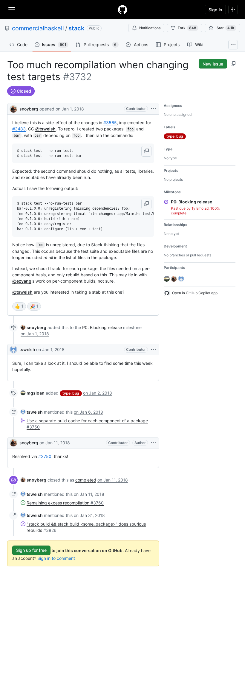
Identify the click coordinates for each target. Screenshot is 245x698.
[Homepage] (122, 9)
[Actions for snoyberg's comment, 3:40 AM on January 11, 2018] (153, 443)
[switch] (19, 306)
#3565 (110, 122)
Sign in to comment (56, 558)
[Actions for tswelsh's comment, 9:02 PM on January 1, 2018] (153, 349)
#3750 (44, 456)
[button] (146, 151)
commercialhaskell (38, 28)
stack (76, 28)
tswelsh (27, 349)
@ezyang (21, 280)
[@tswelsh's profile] (13, 349)
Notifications (149, 28)
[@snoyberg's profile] (13, 108)
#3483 (19, 128)
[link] (33, 327)
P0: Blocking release (102, 327)
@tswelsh (45, 128)
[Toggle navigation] (11, 9)
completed (85, 479)
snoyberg (28, 108)
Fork (187, 28)
